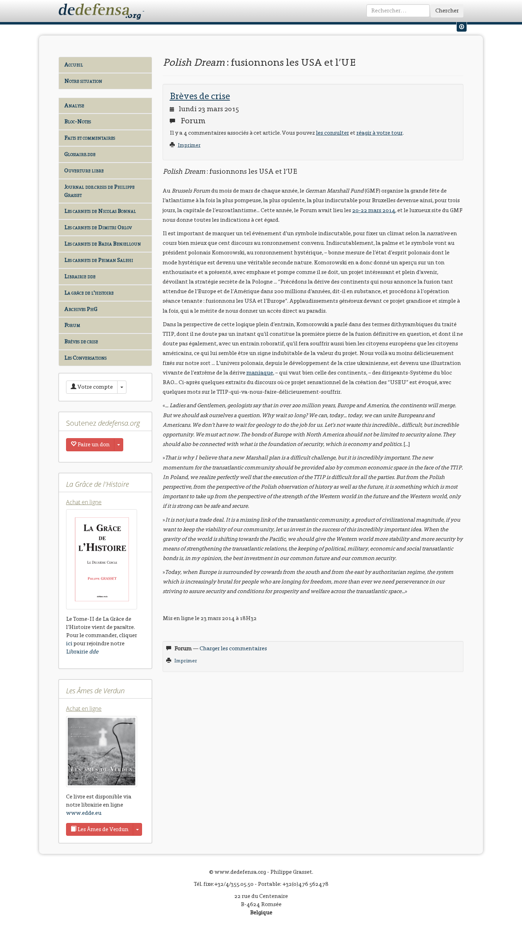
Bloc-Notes (77, 121)
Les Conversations (85, 358)
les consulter (332, 133)
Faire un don (93, 444)
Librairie (82, 652)
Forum (72, 325)
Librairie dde (80, 276)
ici (69, 643)
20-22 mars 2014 (373, 210)
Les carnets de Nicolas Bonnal (100, 211)
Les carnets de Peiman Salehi (98, 260)
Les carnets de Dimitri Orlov (98, 227)
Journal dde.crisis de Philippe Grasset (99, 191)
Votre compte (94, 387)
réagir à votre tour (380, 133)
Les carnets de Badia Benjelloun (102, 244)
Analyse (74, 105)
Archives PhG (80, 309)
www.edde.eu (84, 813)
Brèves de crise (81, 341)
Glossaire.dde (80, 154)
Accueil (73, 64)
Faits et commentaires (89, 138)
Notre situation (83, 81)
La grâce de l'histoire (89, 293)
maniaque (259, 373)
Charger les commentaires (233, 648)
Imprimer (189, 145)
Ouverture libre (84, 170)
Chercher (447, 10)
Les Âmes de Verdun (102, 829)
